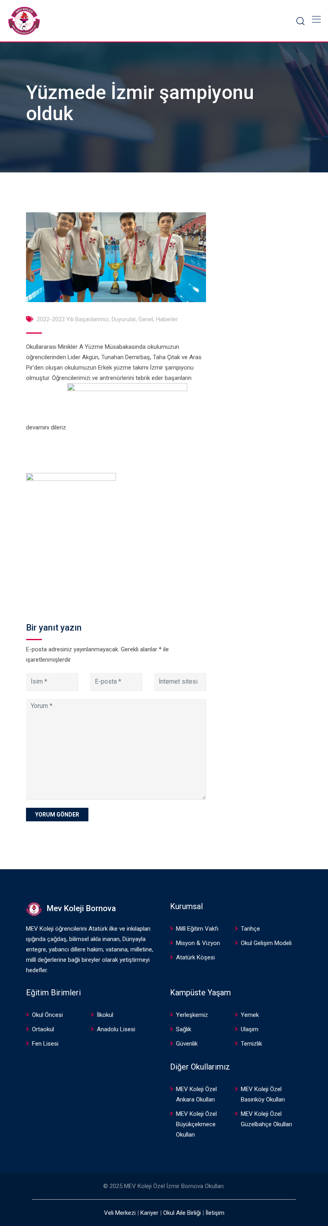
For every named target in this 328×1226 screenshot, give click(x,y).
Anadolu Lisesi (116, 1029)
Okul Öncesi (47, 1014)
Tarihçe (250, 928)
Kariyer (149, 1212)
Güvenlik (187, 1043)
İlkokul (105, 1014)
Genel (145, 319)
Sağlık (183, 1029)
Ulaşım (249, 1029)
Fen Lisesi (45, 1043)
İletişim (215, 1212)
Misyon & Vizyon (198, 943)
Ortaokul (43, 1029)
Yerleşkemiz (192, 1014)
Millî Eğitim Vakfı (197, 928)
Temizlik (251, 1043)
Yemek (250, 1014)
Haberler (167, 319)
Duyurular (124, 319)
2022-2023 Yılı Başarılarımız (73, 319)
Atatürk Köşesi (195, 957)
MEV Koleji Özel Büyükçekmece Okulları (196, 1124)
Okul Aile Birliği (182, 1212)
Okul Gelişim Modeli (266, 943)
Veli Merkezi (120, 1212)
